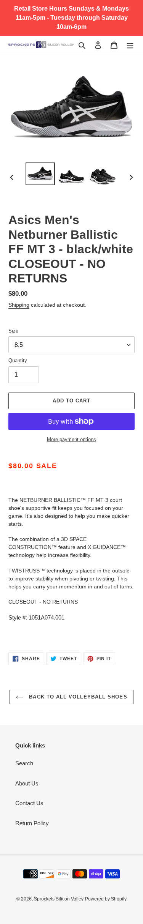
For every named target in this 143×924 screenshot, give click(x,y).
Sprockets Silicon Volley (59, 899)
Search (24, 763)
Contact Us (29, 803)
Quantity (17, 360)
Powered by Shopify (106, 899)
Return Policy (32, 823)
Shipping (18, 305)
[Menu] (130, 45)
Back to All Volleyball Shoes (77, 697)
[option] (40, 174)
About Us (27, 783)
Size (13, 331)
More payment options (71, 439)
